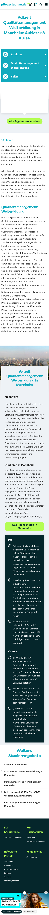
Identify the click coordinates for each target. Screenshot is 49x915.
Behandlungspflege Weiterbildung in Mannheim (22, 783)
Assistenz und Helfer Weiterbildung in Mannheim (23, 773)
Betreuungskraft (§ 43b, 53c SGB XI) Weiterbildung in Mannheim (22, 794)
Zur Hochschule (30, 911)
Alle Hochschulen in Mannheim (24, 526)
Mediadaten (31, 837)
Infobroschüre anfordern (11, 911)
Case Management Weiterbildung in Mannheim (22, 804)
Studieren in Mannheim (15, 764)
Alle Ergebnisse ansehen (24, 121)
